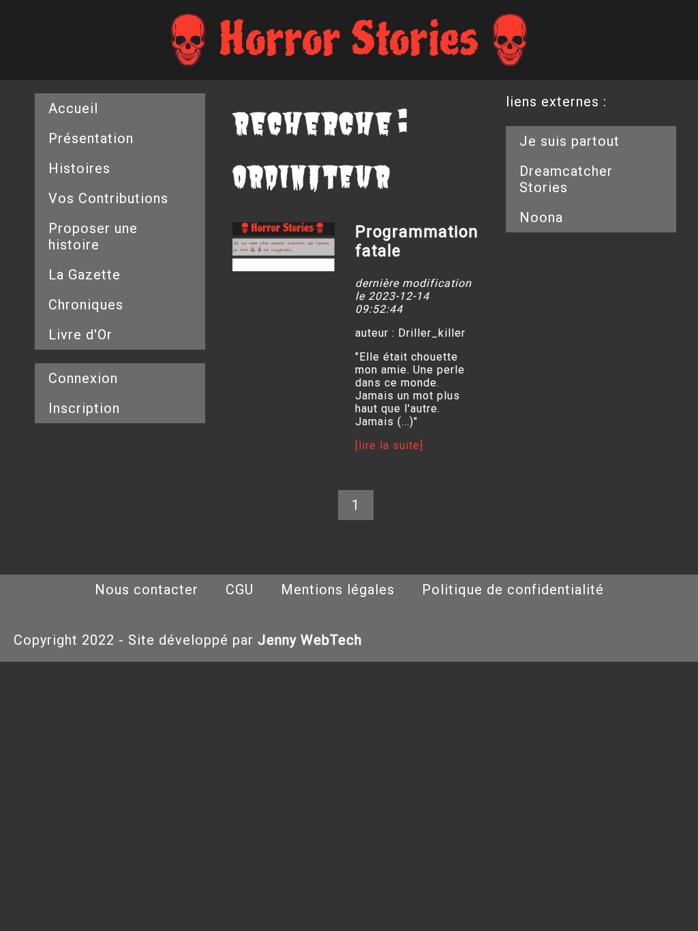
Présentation (91, 138)
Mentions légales (338, 589)
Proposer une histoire (93, 236)
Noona (541, 217)
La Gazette (84, 274)
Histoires (79, 168)
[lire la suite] (389, 445)
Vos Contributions (108, 198)
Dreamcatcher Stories (566, 179)
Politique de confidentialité (513, 589)
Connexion (83, 378)
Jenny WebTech (310, 640)
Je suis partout (569, 141)
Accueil (73, 108)
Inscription (84, 408)
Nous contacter (146, 589)
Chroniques (85, 304)
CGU (240, 589)
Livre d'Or (80, 334)
